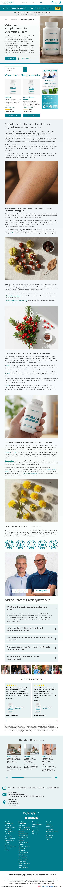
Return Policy (8, 829)
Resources (25, 59)
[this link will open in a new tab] (26, 817)
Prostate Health (23, 858)
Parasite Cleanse (23, 856)
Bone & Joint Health (24, 827)
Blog (33, 826)
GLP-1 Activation (23, 835)
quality (32, 8)
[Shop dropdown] (7, 8)
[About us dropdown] (51, 8)
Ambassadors (8, 848)
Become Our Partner (52, 831)
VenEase (28, 619)
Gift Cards (35, 834)
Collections (14, 19)
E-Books (34, 832)
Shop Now (13, 115)
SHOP (4, 8)
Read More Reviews (12, 715)
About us (47, 8)
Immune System (23, 842)
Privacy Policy (8, 836)
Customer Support (10, 827)
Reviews (7, 844)
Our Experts (49, 826)
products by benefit (18, 8)
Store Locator (49, 835)
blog (39, 8)
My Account (8, 825)
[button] (41, 2)
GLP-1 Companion (23, 837)
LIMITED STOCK (58, 8)
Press (47, 839)
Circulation (21, 831)
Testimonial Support (10, 846)
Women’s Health (23, 867)
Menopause (22, 850)
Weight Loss (22, 865)
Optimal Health (23, 854)
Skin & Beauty (22, 861)
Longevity (21, 844)
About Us (48, 824)
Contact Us (49, 833)
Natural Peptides (23, 852)
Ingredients (35, 830)
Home (6, 19)
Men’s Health (22, 848)
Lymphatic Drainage (24, 846)
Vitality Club (49, 837)
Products (10, 59)
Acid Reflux (22, 825)
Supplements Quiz (37, 824)
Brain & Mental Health (24, 829)
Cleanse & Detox (23, 833)
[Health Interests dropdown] (26, 8)
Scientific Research (37, 828)
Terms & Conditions (10, 838)
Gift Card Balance (9, 831)
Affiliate (7, 850)
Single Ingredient (23, 859)
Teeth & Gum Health (24, 863)
